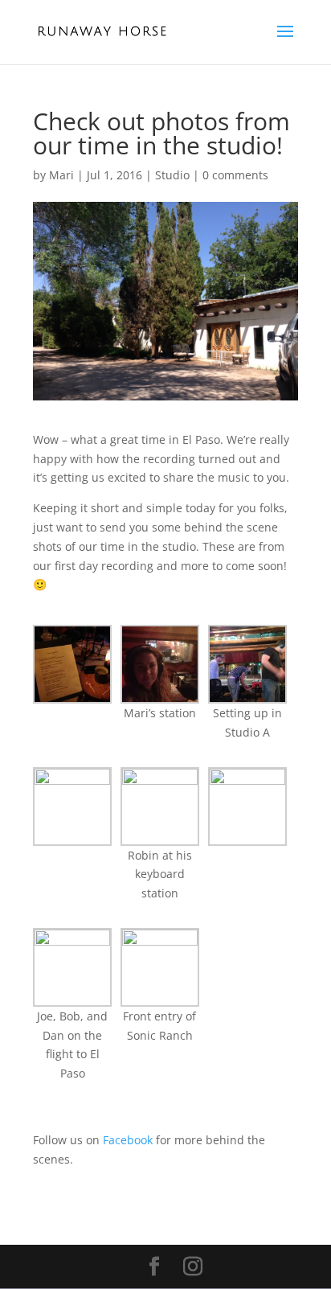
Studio (172, 175)
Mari (61, 175)
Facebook (128, 1139)
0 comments (235, 175)
